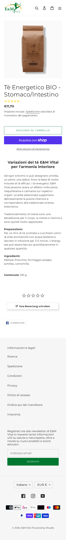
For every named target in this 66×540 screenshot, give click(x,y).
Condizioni (14, 376)
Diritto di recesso (18, 395)
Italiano (21, 485)
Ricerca (12, 356)
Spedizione (33, 111)
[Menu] (60, 8)
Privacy (12, 385)
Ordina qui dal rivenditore (25, 405)
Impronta (13, 414)
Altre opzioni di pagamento (33, 148)
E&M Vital (26, 527)
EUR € (42, 485)
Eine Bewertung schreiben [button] (34, 306)
